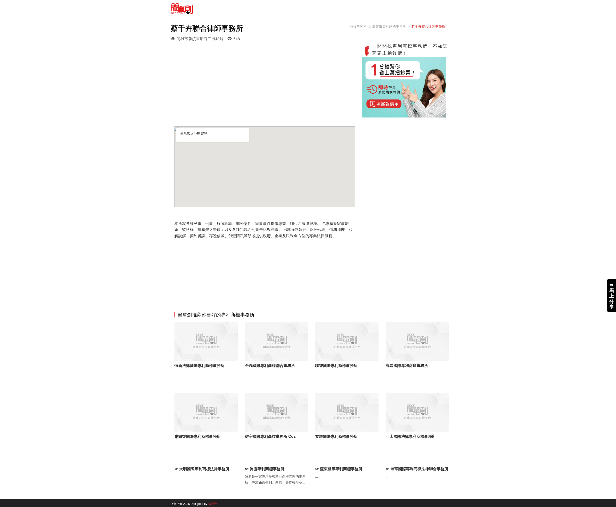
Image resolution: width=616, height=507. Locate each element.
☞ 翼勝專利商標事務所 (264, 468)
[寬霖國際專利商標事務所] (417, 341)
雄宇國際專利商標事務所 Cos (270, 436)
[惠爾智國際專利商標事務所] (206, 411)
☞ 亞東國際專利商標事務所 (338, 468)
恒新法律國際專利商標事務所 (199, 365)
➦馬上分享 (611, 295)
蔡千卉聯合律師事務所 (428, 26)
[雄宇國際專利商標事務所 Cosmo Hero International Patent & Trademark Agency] (276, 411)
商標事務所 (358, 26)
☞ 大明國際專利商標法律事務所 (201, 468)
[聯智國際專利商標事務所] (347, 341)
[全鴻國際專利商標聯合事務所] (276, 341)
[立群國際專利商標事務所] (347, 411)
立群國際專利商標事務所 (336, 436)
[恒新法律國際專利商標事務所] (206, 341)
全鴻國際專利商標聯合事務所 (270, 365)
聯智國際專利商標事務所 (336, 365)
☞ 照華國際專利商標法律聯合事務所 (417, 468)
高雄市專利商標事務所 (389, 26)
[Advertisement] (264, 80)
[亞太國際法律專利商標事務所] (417, 411)
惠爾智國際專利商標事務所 (197, 436)
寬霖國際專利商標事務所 (407, 365)
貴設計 (212, 503)
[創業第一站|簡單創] (237, 8)
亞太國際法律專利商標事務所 (411, 436)
